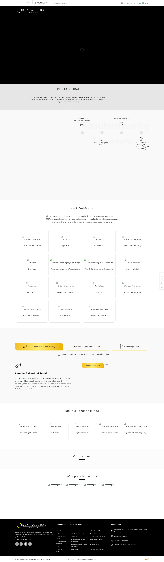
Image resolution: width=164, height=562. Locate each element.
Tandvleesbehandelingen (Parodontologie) (77, 540)
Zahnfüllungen (75, 549)
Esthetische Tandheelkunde (79, 534)
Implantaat (74, 531)
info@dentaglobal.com (120, 536)
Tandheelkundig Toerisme (61, 538)
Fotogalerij (60, 534)
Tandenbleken (94, 534)
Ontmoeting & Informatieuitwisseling (41, 347)
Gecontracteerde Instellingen (61, 542)
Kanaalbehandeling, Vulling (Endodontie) (78, 545)
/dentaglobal (56, 485)
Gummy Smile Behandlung (98, 537)
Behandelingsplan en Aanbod (89, 347)
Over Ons (60, 531)
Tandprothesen (94, 544)
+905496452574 (41, 4)
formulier (23, 378)
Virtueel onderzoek (93, 365)
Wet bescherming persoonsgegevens (85, 559)
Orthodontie (74, 537)
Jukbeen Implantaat (96, 539)
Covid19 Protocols (59, 550)
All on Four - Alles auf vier (98, 531)
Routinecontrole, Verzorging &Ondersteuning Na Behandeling (85, 354)
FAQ (58, 546)
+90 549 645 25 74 (42, 2)
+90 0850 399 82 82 (25, 2)
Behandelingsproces (131, 347)
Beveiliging (71, 559)
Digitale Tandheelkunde (97, 549)
